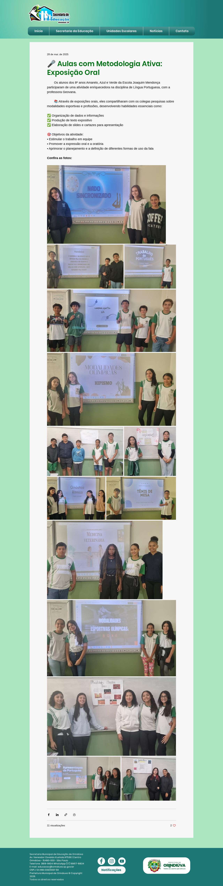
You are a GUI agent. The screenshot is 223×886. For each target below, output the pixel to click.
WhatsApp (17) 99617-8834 (68, 863)
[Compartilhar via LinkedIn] (57, 814)
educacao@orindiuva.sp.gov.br (56, 866)
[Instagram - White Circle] (111, 861)
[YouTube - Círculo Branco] (122, 861)
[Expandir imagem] (106, 204)
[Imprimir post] (74, 814)
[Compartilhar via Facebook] (48, 814)
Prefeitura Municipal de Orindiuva (49, 873)
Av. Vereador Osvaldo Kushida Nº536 (50, 857)
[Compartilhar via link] (65, 814)
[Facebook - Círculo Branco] (101, 861)
